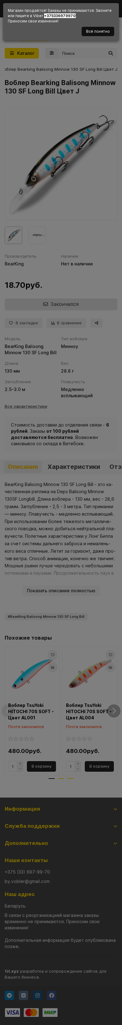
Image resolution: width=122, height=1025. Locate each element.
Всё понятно (98, 31)
